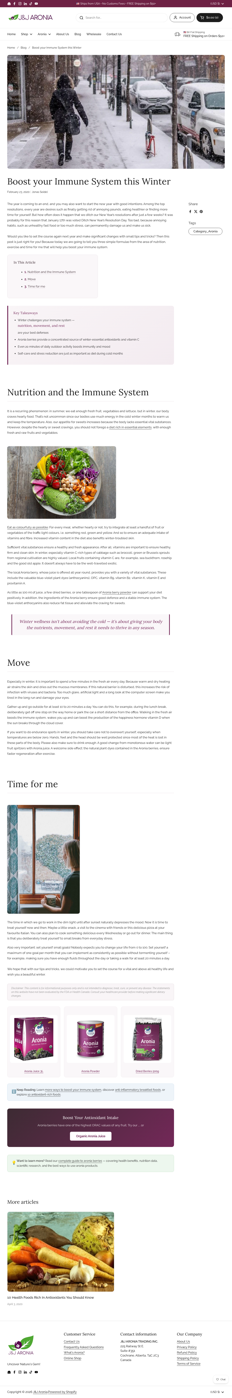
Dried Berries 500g (147, 1071)
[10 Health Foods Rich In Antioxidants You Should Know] (60, 1252)
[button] (209, 17)
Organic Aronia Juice (90, 1136)
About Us (183, 1341)
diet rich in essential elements (130, 427)
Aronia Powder (90, 1071)
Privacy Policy (187, 1347)
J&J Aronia (40, 1392)
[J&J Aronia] (30, 17)
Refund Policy (187, 1352)
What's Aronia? (74, 1352)
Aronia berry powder (116, 592)
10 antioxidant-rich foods (44, 1094)
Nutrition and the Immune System (52, 272)
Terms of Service (188, 1363)
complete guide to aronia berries (80, 1161)
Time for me (36, 286)
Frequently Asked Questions (84, 1347)
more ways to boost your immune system (73, 1090)
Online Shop (72, 1358)
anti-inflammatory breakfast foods (138, 1090)
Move (32, 279)
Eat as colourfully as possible (27, 527)
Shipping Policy (188, 1358)
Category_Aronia (205, 231)
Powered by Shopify (62, 1392)
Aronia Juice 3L (33, 1071)
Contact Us (72, 1341)
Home (11, 47)
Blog (23, 47)
